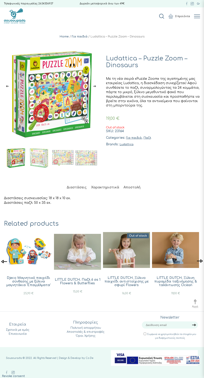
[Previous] (4, 261)
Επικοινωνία (18, 333)
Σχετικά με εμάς (17, 329)
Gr (198, 3)
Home (64, 36)
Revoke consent (13, 376)
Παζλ (147, 137)
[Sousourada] (14, 15)
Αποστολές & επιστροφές (85, 331)
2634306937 (45, 3)
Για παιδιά (79, 36)
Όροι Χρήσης (85, 335)
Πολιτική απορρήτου (85, 327)
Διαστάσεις (77, 187)
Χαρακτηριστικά (105, 187)
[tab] (77, 187)
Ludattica (126, 144)
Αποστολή (132, 187)
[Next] (200, 261)
